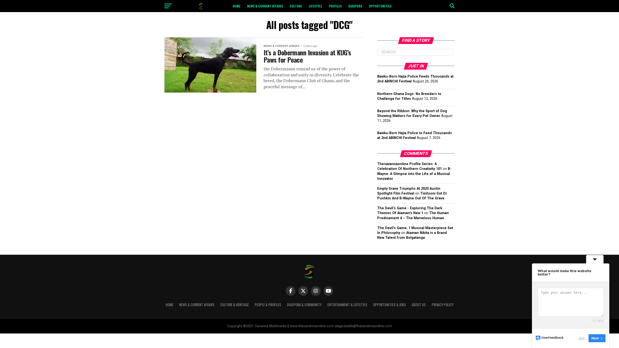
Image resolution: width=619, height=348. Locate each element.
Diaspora (355, 5)
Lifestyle (315, 5)
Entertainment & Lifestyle (347, 304)
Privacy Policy (443, 304)
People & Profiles (268, 304)
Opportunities (380, 5)
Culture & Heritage (234, 304)
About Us (419, 304)
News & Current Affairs (265, 5)
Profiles (335, 5)
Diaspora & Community (304, 304)
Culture (296, 5)
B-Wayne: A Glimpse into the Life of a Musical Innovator (414, 174)
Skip (581, 338)
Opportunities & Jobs (389, 304)
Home (236, 5)
